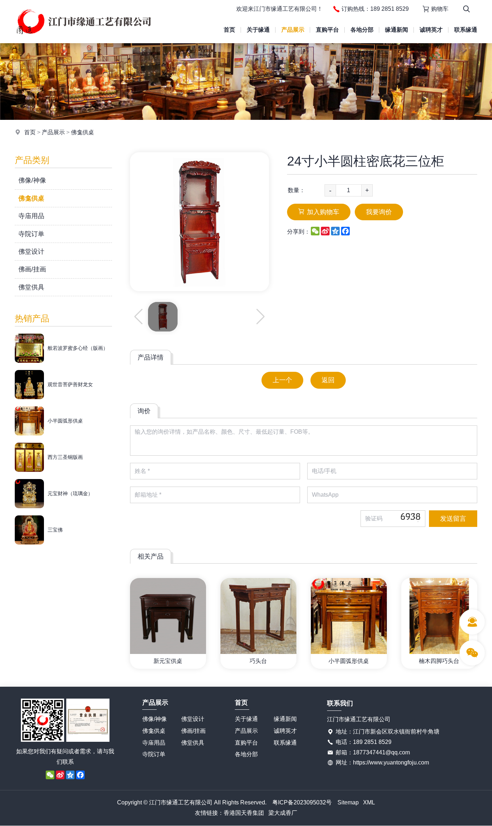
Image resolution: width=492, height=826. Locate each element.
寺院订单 (31, 234)
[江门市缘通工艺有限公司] (84, 41)
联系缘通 (465, 30)
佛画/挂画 (32, 269)
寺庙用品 (31, 216)
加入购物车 (323, 212)
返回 (328, 380)
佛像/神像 (32, 180)
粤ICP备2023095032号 (302, 802)
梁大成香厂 (282, 813)
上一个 (282, 380)
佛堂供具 (31, 287)
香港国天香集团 (244, 813)
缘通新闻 (396, 30)
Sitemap (348, 802)
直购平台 (327, 30)
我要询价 (379, 212)
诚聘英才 (431, 30)
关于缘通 (258, 30)
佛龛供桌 (82, 132)
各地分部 (362, 30)
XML (369, 802)
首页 (229, 30)
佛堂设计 (31, 251)
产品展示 (292, 30)
